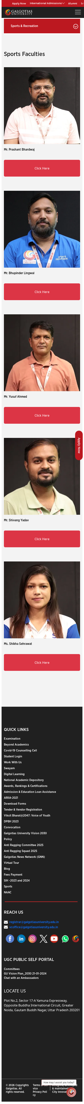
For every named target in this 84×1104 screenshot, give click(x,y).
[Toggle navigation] (78, 12)
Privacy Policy (40, 1094)
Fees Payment (13, 874)
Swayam (9, 768)
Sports (8, 886)
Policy (8, 839)
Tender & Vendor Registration (23, 809)
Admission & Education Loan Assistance (30, 791)
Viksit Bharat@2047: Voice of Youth (27, 815)
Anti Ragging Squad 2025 (20, 851)
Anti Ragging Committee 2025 (23, 845)
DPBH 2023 (11, 821)
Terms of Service (40, 1087)
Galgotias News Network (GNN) (24, 856)
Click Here (42, 168)
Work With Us (13, 762)
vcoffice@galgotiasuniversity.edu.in (33, 927)
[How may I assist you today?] (71, 1092)
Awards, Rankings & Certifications (25, 786)
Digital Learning (14, 774)
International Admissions (46, 3)
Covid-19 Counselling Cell (20, 750)
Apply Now (19, 3)
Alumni (72, 3)
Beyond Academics (16, 744)
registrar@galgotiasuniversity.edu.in (34, 922)
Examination (12, 738)
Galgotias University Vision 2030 (25, 833)
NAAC (7, 892)
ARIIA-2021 (11, 797)
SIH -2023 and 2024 (17, 880)
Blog (7, 868)
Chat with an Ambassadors (21, 977)
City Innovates (61, 1092)
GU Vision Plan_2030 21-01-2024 (25, 973)
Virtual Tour (11, 862)
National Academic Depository (24, 780)
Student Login (13, 756)
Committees (12, 969)
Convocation (12, 827)
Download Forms (15, 803)
